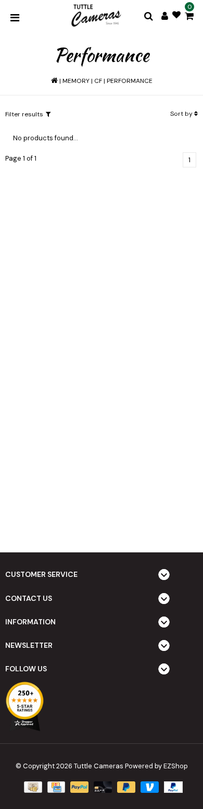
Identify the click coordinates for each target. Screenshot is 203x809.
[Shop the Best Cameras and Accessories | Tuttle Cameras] (95, 16)
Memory (76, 81)
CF (98, 81)
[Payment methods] (31, 786)
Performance (130, 81)
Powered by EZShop (156, 766)
